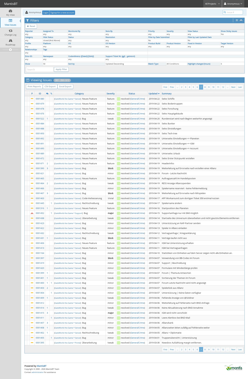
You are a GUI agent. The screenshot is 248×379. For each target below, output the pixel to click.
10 (213, 87)
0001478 (40, 108)
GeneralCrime (137, 98)
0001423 (40, 223)
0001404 (40, 292)
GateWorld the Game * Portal (67, 118)
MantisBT (41, 365)
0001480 (40, 98)
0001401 (40, 277)
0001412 (40, 302)
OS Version (110, 43)
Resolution (110, 37)
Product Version (174, 43)
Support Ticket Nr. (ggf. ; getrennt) (120, 56)
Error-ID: (28, 56)
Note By (109, 31)
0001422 (40, 228)
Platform (47, 43)
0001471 (40, 163)
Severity (170, 31)
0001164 (40, 253)
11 (218, 87)
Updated (153, 93)
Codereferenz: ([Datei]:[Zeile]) (81, 56)
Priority (151, 31)
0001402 (40, 332)
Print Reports (34, 86)
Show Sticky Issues (229, 31)
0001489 (40, 153)
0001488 (40, 128)
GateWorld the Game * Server (67, 99)
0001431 (40, 238)
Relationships (31, 49)
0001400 (40, 282)
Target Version (227, 43)
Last (240, 87)
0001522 (40, 118)
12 (223, 87)
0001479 (40, 103)
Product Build (154, 43)
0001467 (40, 193)
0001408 (40, 327)
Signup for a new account (62, 12)
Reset (32, 26)
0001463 (40, 198)
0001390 (40, 168)
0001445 (40, 203)
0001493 (40, 133)
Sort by (71, 64)
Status (71, 37)
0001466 (40, 188)
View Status (193, 31)
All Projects (211, 3)
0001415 (40, 312)
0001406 (40, 243)
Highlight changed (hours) (199, 64)
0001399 (40, 272)
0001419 (40, 262)
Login (45, 12)
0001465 (40, 178)
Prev (172, 87)
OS (69, 43)
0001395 (40, 342)
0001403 (40, 287)
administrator (38, 372)
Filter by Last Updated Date (200, 37)
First (165, 87)
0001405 (40, 337)
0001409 (40, 297)
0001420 (40, 268)
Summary (167, 93)
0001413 (40, 247)
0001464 (40, 183)
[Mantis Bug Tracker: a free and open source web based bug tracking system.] (233, 367)
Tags (45, 49)
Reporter (29, 31)
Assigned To (48, 31)
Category (29, 37)
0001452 (40, 213)
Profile (28, 43)
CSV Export (50, 86)
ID (40, 93)
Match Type (153, 64)
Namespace (48, 56)
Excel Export (65, 86)
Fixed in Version (195, 43)
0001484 (40, 123)
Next (233, 87)
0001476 (40, 113)
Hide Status (48, 37)
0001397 (40, 258)
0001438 (40, 218)
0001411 (40, 317)
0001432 (40, 233)
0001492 (40, 138)
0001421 (40, 173)
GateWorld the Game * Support (68, 213)
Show (27, 64)
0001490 (40, 148)
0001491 (40, 143)
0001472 (40, 158)
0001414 (40, 307)
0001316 (40, 208)
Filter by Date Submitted (159, 37)
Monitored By (74, 31)
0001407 (40, 322)
